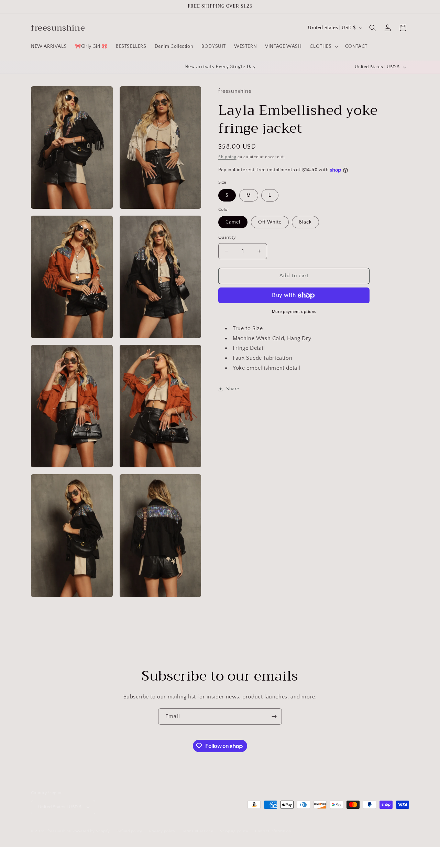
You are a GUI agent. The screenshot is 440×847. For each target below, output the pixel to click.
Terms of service (197, 831)
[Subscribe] (274, 716)
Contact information (273, 831)
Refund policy (129, 831)
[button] (323, 46)
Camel (233, 222)
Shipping (227, 156)
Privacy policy (162, 831)
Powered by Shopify (91, 831)
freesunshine (59, 831)
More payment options (294, 312)
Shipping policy (234, 831)
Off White (270, 222)
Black (305, 222)
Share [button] (232, 389)
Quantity (227, 237)
